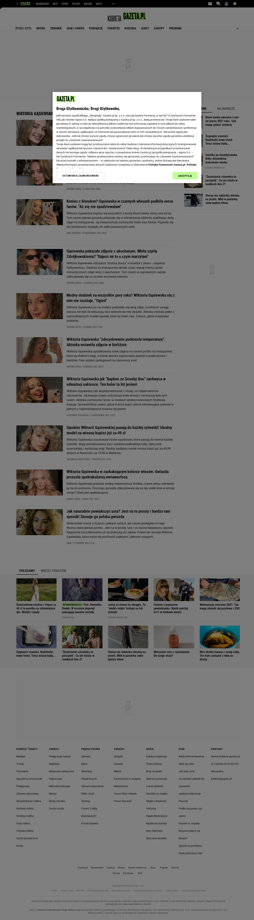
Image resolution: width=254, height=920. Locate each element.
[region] (127, 137)
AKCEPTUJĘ (185, 175)
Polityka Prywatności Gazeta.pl (166, 164)
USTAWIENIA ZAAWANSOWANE (80, 175)
